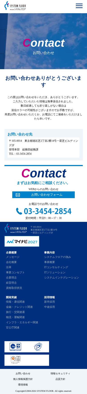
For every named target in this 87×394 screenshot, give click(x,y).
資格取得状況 (14, 287)
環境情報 (23, 384)
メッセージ (12, 257)
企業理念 (11, 277)
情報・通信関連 (15, 301)
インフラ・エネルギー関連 (22, 322)
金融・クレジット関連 (19, 306)
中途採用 (49, 306)
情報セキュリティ (60, 373)
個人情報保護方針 (23, 379)
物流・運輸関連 (15, 317)
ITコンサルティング (56, 267)
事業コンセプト (15, 272)
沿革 (8, 267)
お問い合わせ (23, 373)
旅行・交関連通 (15, 312)
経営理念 (11, 282)
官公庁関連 (12, 327)
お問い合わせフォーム (46, 194)
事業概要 (49, 262)
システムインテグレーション (61, 277)
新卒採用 (49, 301)
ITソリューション (54, 272)
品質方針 (60, 379)
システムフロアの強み (57, 257)
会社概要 (11, 262)
